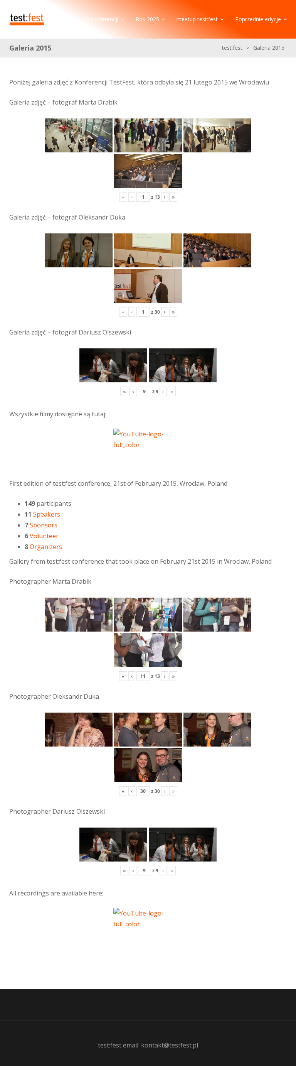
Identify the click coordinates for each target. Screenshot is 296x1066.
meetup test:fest (197, 19)
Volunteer (44, 536)
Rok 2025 (147, 19)
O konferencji (101, 19)
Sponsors (43, 525)
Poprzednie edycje (258, 19)
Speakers (46, 514)
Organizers (46, 546)
